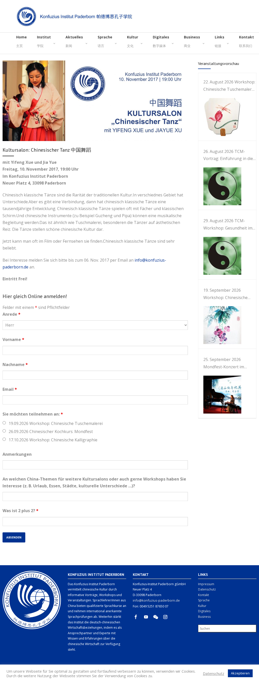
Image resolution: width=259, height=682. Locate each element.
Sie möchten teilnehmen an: (33, 414)
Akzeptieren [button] (240, 673)
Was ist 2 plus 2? (20, 510)
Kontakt (203, 595)
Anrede (11, 314)
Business (204, 617)
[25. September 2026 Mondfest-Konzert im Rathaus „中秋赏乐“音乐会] (219, 394)
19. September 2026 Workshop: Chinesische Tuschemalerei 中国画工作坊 (228, 294)
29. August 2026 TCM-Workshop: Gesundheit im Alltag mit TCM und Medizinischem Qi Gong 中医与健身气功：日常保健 (228, 225)
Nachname (15, 364)
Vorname (13, 339)
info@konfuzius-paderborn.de (156, 600)
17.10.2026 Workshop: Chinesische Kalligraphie (53, 440)
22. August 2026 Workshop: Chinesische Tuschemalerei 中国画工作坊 (229, 86)
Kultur (202, 606)
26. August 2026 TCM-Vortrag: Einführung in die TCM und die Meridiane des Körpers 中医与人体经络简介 (229, 156)
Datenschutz (207, 589)
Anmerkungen (17, 454)
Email (10, 389)
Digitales (204, 611)
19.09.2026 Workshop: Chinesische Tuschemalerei (56, 423)
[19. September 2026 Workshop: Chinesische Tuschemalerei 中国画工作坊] (219, 325)
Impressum (206, 584)
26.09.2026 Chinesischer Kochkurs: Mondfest (51, 431)
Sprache (204, 600)
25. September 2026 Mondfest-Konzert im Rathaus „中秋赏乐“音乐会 (227, 364)
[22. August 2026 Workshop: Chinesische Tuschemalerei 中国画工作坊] (219, 117)
